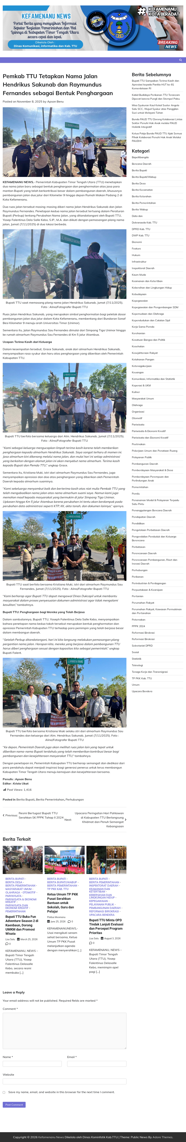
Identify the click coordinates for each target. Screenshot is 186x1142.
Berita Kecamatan (142, 189)
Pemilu (136, 493)
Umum (136, 684)
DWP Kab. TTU (140, 235)
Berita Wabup (140, 209)
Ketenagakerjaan (142, 365)
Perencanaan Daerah (144, 553)
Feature (136, 248)
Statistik (136, 658)
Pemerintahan (15, 911)
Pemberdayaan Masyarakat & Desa (152, 470)
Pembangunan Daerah (105, 908)
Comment (10, 1009)
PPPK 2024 (138, 626)
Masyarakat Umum (18, 889)
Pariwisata (13, 896)
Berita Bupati (25, 799)
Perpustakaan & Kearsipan (147, 589)
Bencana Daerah (141, 163)
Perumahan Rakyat (143, 602)
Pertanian (137, 596)
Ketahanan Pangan (143, 359)
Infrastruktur (139, 261)
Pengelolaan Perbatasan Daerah (151, 529)
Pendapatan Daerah (143, 516)
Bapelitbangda (140, 157)
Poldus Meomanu (56, 917)
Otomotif (29, 892)
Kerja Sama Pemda (143, 326)
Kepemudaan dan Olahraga (148, 313)
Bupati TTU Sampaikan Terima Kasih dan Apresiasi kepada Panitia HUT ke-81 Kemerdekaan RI (155, 84)
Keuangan (138, 372)
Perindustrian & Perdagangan (149, 583)
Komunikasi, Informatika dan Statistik (153, 378)
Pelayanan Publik (101, 904)
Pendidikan (138, 523)
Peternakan (138, 619)
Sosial (135, 652)
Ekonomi (137, 241)
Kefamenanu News (51, 1137)
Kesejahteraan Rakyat (145, 352)
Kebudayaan (139, 294)
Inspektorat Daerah (103, 885)
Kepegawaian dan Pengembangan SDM (155, 307)
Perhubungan (75, 799)
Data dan (137, 215)
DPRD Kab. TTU (141, 229)
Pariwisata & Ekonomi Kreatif (21, 900)
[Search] (180, 60)
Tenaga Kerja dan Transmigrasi (150, 671)
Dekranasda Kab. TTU (144, 222)
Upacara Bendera (101, 915)
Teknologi (137, 665)
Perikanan (137, 576)
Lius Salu (10, 939)
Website (8, 1074)
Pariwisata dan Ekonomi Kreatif (16, 906)
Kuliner (136, 391)
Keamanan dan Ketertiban (99, 890)
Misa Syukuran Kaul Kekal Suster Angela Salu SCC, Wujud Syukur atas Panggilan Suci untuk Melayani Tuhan (155, 109)
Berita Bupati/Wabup (62, 882)
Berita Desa (13, 882)
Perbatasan (138, 546)
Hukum (136, 255)
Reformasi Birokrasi (104, 911)
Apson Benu (55, 101)
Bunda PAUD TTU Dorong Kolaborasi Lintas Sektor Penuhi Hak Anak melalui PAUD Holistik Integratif (157, 123)
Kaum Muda (139, 274)
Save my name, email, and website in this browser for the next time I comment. (61, 1092)
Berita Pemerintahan (50, 799)
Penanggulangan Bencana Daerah (152, 510)
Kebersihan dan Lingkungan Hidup (102, 896)
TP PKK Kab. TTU (57, 889)
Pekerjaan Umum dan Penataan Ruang (154, 450)
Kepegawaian (98, 901)
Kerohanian (138, 333)
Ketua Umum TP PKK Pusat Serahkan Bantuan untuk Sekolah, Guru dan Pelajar (62, 902)
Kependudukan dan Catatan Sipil (151, 320)
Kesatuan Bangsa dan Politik (148, 339)
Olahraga (12, 892)
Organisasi (138, 411)
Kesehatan (138, 346)
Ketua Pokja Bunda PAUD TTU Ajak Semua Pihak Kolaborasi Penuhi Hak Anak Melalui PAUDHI (157, 137)
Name (8, 1057)
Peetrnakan (138, 444)
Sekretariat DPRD (142, 645)
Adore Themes (162, 1137)
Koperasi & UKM (141, 385)
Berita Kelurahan (141, 196)
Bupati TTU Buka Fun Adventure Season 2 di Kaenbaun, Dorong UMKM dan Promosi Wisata (21, 925)
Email (72, 1057)
